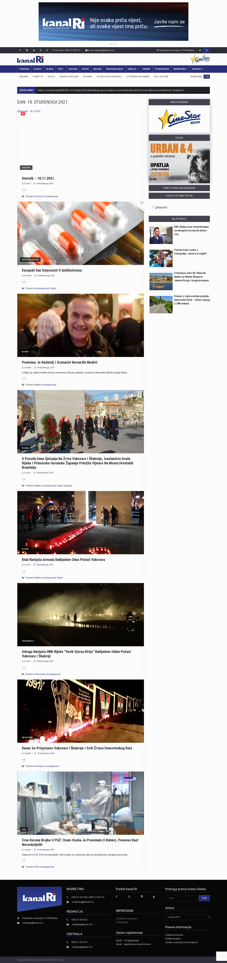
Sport (85, 69)
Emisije (132, 69)
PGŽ (60, 69)
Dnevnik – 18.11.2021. (38, 178)
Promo (146, 69)
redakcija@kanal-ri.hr (33, 923)
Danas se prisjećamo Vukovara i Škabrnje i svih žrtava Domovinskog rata (77, 748)
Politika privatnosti (174, 935)
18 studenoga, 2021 (45, 183)
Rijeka (49, 69)
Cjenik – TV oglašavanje (127, 940)
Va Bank (87, 76)
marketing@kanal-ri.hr (83, 902)
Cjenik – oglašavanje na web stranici (133, 944)
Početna (24, 69)
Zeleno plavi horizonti (109, 76)
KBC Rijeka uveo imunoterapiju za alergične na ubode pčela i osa (191, 230)
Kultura (73, 69)
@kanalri (161, 207)
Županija (68, 485)
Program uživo (114, 69)
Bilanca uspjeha (69, 76)
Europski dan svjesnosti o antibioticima (52, 270)
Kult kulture (161, 76)
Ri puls (51, 76)
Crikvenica (28, 641)
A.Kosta (27, 275)
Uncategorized (51, 196)
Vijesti (38, 69)
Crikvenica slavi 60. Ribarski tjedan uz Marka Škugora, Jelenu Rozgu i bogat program (191, 277)
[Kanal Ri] (73, 59)
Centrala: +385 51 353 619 (67, 50)
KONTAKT (197, 69)
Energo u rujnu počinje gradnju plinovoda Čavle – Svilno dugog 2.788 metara (192, 300)
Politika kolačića (173, 938)
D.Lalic (27, 183)
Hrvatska (27, 737)
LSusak (27, 367)
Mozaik (97, 69)
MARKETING (179, 69)
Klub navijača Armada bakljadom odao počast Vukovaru (63, 559)
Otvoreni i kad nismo (138, 76)
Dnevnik (23, 76)
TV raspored (162, 69)
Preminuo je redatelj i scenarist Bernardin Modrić (59, 362)
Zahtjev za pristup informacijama (181, 942)
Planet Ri (38, 76)
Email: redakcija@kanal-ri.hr (101, 50)
